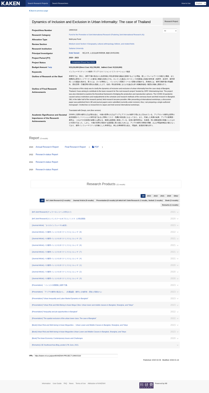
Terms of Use (81, 383)
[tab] (106, 184)
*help (50, 67)
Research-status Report (47, 154)
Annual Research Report (47, 147)
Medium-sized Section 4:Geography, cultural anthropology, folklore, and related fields (101, 44)
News (71, 383)
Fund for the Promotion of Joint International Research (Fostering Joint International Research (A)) (106, 35)
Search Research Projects (38, 3)
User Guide (57, 383)
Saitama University (76, 48)
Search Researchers (60, 3)
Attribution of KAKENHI (96, 383)
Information (46, 383)
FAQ (65, 383)
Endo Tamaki (74, 53)
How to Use (186, 3)
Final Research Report (75, 147)
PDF (96, 147)
